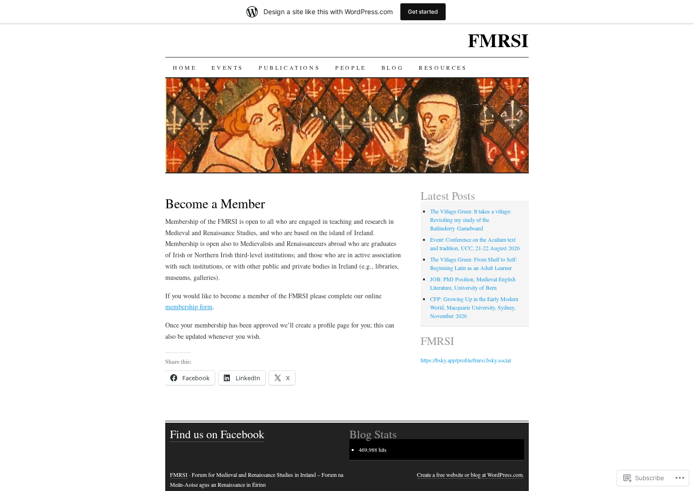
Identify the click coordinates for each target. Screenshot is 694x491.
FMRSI (498, 40)
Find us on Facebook (217, 434)
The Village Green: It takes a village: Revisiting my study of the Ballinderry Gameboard (470, 219)
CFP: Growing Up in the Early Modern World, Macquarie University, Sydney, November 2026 (474, 307)
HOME (184, 67)
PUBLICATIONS (289, 67)
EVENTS (228, 67)
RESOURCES (443, 67)
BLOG (392, 67)
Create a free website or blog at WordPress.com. (470, 474)
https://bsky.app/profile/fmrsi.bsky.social (466, 360)
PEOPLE (350, 67)
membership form (188, 306)
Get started (423, 11)
